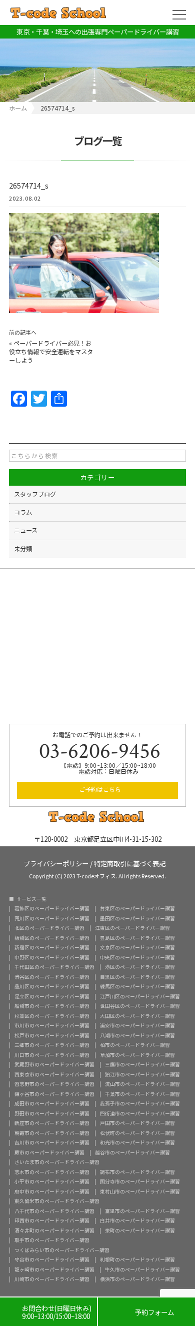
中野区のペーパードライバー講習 (52, 957)
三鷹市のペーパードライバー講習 (142, 1064)
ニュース (26, 530)
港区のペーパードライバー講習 (140, 967)
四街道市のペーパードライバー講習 (140, 1113)
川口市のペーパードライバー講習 (52, 1055)
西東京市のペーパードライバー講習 (54, 1074)
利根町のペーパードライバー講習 (137, 1259)
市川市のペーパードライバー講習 (52, 1025)
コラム (23, 512)
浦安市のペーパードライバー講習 (137, 1025)
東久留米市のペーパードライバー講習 (57, 1201)
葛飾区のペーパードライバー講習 (52, 908)
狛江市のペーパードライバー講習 (142, 1074)
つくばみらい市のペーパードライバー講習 (62, 1250)
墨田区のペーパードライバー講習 (137, 918)
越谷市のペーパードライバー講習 (132, 1152)
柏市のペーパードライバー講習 (135, 1045)
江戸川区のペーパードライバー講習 (140, 996)
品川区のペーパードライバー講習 (52, 986)
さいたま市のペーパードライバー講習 (57, 1162)
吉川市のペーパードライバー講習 (52, 1142)
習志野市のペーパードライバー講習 (54, 1084)
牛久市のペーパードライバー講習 (142, 1269)
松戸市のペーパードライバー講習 (52, 1035)
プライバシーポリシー (56, 862)
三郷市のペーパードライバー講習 (52, 1045)
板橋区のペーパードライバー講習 (52, 938)
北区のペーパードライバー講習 (49, 928)
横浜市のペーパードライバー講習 (137, 1279)
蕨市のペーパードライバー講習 (49, 1152)
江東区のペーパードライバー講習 (132, 928)
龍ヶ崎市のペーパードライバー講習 (54, 1269)
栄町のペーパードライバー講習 (140, 1230)
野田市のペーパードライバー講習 (52, 1113)
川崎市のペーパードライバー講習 (52, 1279)
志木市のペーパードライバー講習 (52, 1172)
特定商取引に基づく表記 (130, 862)
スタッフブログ (35, 494)
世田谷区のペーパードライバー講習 (140, 1006)
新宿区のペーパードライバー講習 (52, 947)
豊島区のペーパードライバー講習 (137, 938)
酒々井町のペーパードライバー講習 (54, 1230)
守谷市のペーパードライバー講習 (52, 1259)
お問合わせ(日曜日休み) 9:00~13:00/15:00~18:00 (49, 1312)
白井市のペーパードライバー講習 (137, 1220)
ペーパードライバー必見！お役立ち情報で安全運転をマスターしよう (51, 352)
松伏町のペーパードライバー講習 (137, 1133)
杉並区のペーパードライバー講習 (52, 1016)
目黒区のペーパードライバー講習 (137, 977)
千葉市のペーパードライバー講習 (142, 1094)
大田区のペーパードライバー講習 (137, 1016)
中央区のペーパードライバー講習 (137, 957)
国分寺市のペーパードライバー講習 (140, 1181)
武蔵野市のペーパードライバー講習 (54, 1064)
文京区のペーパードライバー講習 (137, 947)
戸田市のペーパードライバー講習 (137, 1123)
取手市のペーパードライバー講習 (52, 1240)
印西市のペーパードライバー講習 (52, 1220)
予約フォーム (146, 1311)
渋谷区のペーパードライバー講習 (52, 977)
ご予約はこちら (100, 789)
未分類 (23, 548)
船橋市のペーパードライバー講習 (52, 1006)
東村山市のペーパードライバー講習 (140, 1191)
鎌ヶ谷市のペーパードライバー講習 (54, 1094)
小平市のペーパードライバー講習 (52, 1181)
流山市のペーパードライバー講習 (142, 1084)
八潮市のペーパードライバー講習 (137, 1035)
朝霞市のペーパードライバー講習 (52, 1133)
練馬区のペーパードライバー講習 (137, 986)
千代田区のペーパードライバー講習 (54, 967)
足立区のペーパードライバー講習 (52, 996)
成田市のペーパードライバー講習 (52, 1103)
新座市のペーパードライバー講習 (52, 1123)
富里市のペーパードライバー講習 (142, 1211)
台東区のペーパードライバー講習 (137, 908)
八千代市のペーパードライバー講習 (54, 1211)
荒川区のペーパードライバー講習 (52, 918)
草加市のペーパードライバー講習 (137, 1055)
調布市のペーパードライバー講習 (137, 1172)
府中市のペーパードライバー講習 (52, 1191)
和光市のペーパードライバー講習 (137, 1142)
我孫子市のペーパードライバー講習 (140, 1103)
